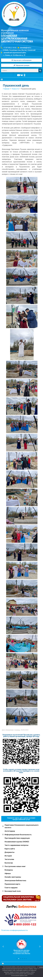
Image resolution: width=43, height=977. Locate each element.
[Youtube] (18, 75)
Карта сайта (10, 849)
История (8, 856)
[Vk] (21, 75)
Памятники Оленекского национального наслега (22, 826)
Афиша (8, 873)
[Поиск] (40, 70)
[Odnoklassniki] (24, 75)
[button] (1, 79)
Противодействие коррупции (17, 838)
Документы (9, 852)
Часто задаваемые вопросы (16, 845)
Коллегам (9, 863)
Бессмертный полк (13, 891)
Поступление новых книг (15, 866)
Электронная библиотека (15, 880)
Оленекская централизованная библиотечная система (17, 38)
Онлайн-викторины (13, 877)
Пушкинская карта (12, 884)
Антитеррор (10, 831)
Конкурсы (9, 870)
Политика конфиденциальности (14, 930)
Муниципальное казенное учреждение (15, 31)
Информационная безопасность (18, 835)
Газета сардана (11, 888)
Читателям (9, 859)
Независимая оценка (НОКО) (17, 842)
